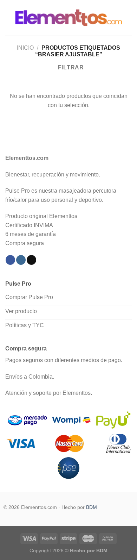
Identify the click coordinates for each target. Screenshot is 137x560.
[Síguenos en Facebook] (10, 260)
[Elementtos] (68, 17)
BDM (91, 507)
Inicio (25, 48)
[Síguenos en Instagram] (21, 260)
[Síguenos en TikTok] (31, 260)
